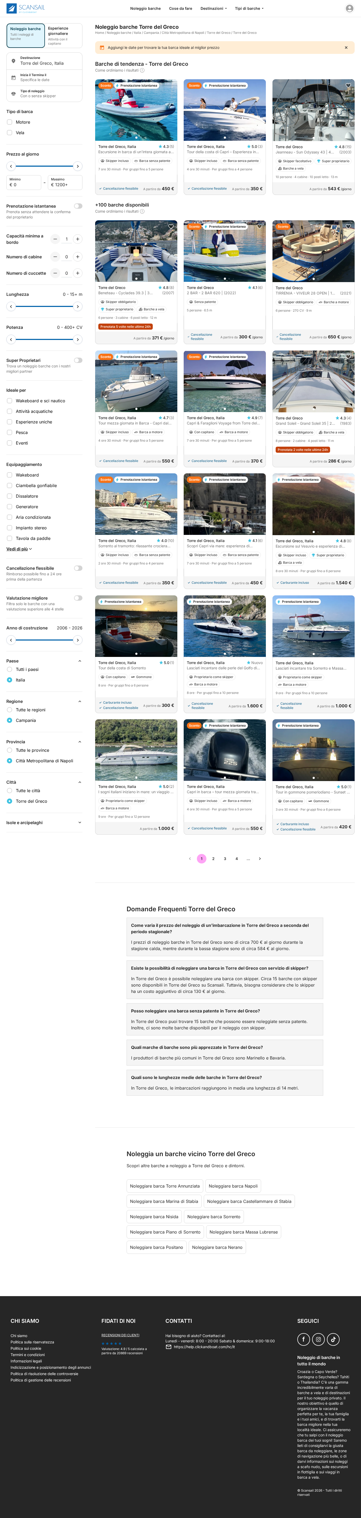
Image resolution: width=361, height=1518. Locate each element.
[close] (346, 47)
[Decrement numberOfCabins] (55, 257)
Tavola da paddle (33, 538)
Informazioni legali (26, 1361)
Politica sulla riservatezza (32, 1342)
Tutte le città (28, 790)
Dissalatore (27, 496)
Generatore (27, 506)
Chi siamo (19, 1335)
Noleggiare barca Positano (156, 1247)
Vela (20, 132)
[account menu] (350, 8)
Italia (137, 33)
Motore (23, 122)
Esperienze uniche (34, 421)
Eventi (22, 443)
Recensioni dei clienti (120, 1335)
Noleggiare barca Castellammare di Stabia (249, 1201)
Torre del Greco (218, 33)
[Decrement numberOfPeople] (55, 239)
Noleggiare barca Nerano (217, 1247)
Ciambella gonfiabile (36, 485)
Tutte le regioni (30, 709)
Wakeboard (27, 475)
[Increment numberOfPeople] (77, 239)
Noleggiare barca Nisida (154, 1216)
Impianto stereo (31, 527)
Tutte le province (32, 750)
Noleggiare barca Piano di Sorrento (165, 1232)
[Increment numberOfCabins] (77, 256)
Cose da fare (180, 8)
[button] (136, 138)
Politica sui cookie (26, 1348)
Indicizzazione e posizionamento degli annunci (51, 1367)
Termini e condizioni (28, 1354)
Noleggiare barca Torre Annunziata (165, 1186)
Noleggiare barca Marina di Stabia (164, 1201)
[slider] (11, 166)
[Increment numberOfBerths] (77, 273)
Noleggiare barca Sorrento (213, 1216)
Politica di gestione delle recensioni (41, 1380)
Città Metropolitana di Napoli (183, 33)
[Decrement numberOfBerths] (55, 273)
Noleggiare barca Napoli (233, 1186)
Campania (151, 33)
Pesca (22, 432)
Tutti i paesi (27, 669)
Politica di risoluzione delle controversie (44, 1373)
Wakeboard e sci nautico (40, 400)
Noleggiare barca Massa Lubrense (244, 1232)
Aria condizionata (33, 517)
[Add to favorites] (348, 85)
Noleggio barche (145, 8)
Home (99, 33)
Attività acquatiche (34, 411)
